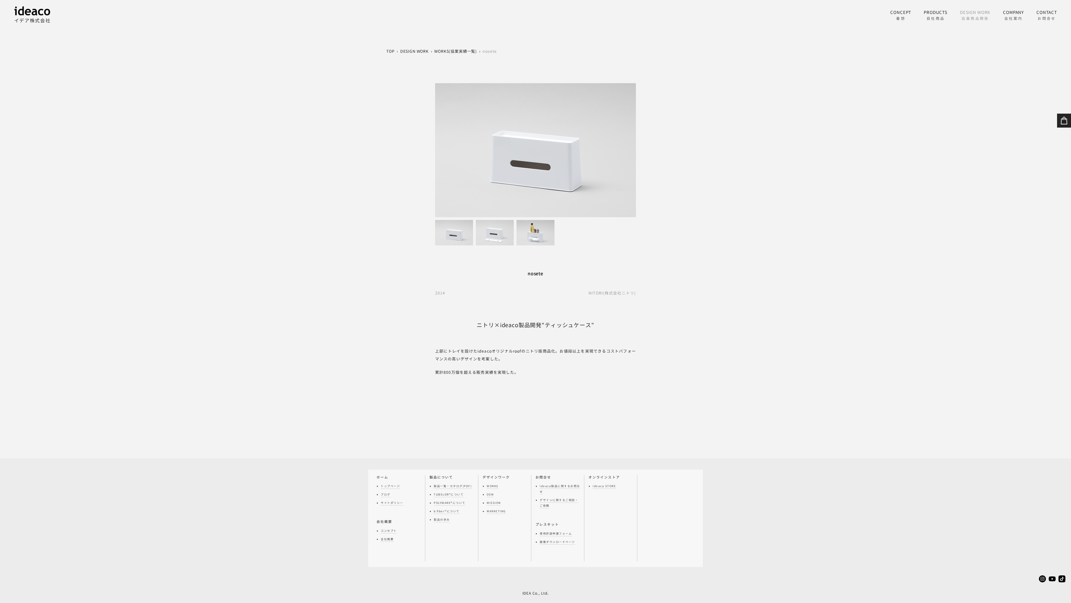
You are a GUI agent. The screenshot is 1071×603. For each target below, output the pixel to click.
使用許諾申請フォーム (556, 533)
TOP (390, 51)
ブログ (385, 494)
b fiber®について (447, 511)
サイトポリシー (392, 503)
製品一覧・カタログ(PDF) (453, 486)
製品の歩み (442, 519)
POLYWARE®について (449, 503)
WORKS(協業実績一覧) (455, 51)
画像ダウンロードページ (557, 542)
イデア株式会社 (32, 20)
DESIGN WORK (414, 51)
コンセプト (389, 531)
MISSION (494, 503)
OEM (490, 494)
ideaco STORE (604, 486)
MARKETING (496, 511)
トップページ (390, 486)
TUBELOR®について (449, 494)
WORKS (492, 486)
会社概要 (387, 539)
